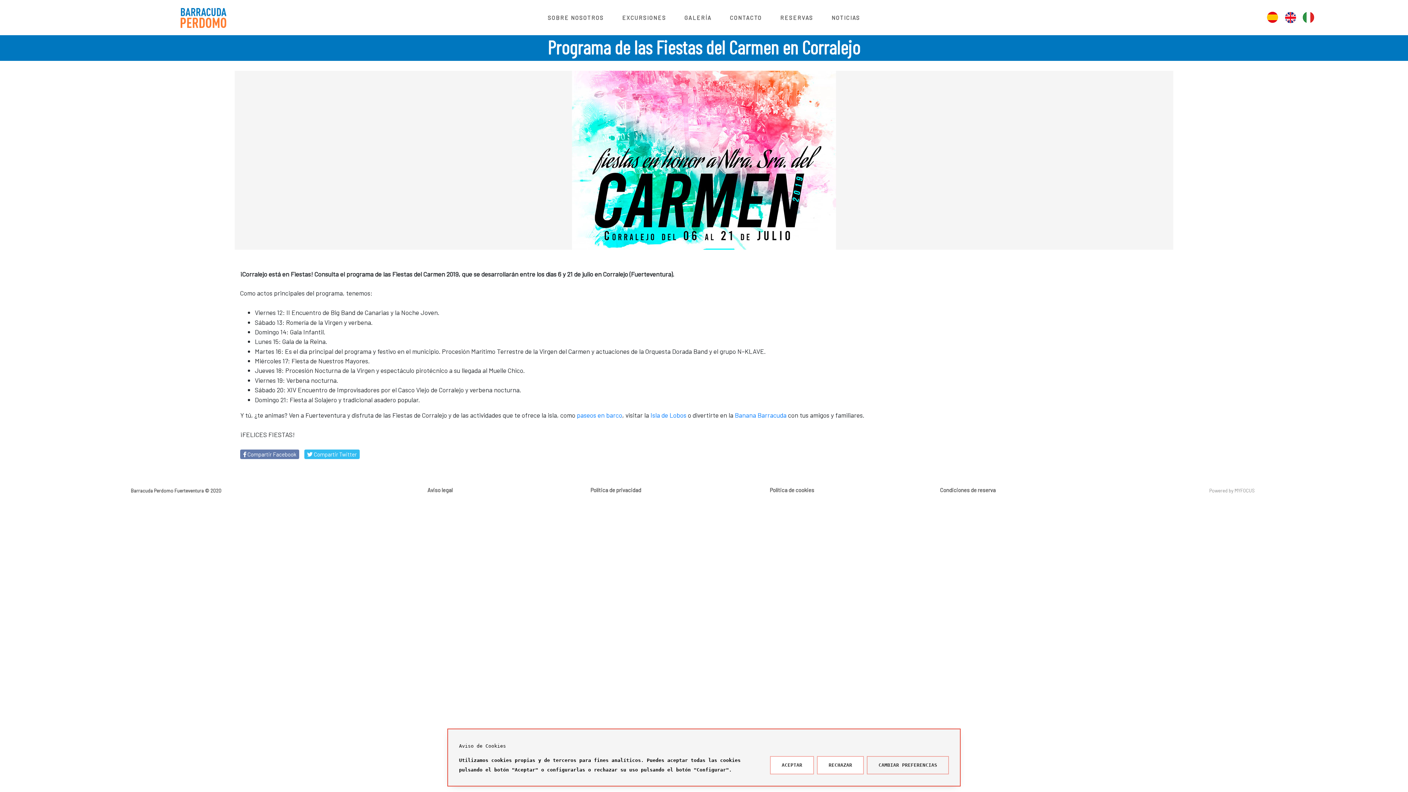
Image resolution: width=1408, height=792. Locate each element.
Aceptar (792, 765)
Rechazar (840, 765)
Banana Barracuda (760, 415)
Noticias (846, 17)
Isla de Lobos (668, 415)
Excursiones (644, 17)
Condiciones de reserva (968, 490)
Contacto (746, 17)
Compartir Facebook (271, 454)
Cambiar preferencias (908, 765)
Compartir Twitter (335, 454)
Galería (698, 17)
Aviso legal (440, 490)
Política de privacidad (616, 490)
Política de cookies (792, 490)
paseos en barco (599, 415)
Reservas (796, 17)
